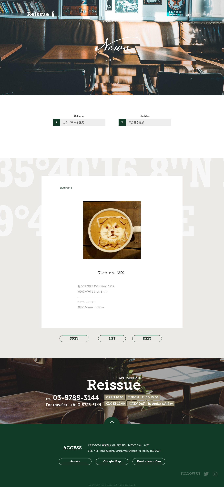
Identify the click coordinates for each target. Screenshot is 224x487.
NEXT (147, 338)
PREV (74, 338)
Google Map (112, 461)
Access (75, 461)
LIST (112, 338)
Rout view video (149, 461)
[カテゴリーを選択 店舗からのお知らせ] (79, 122)
